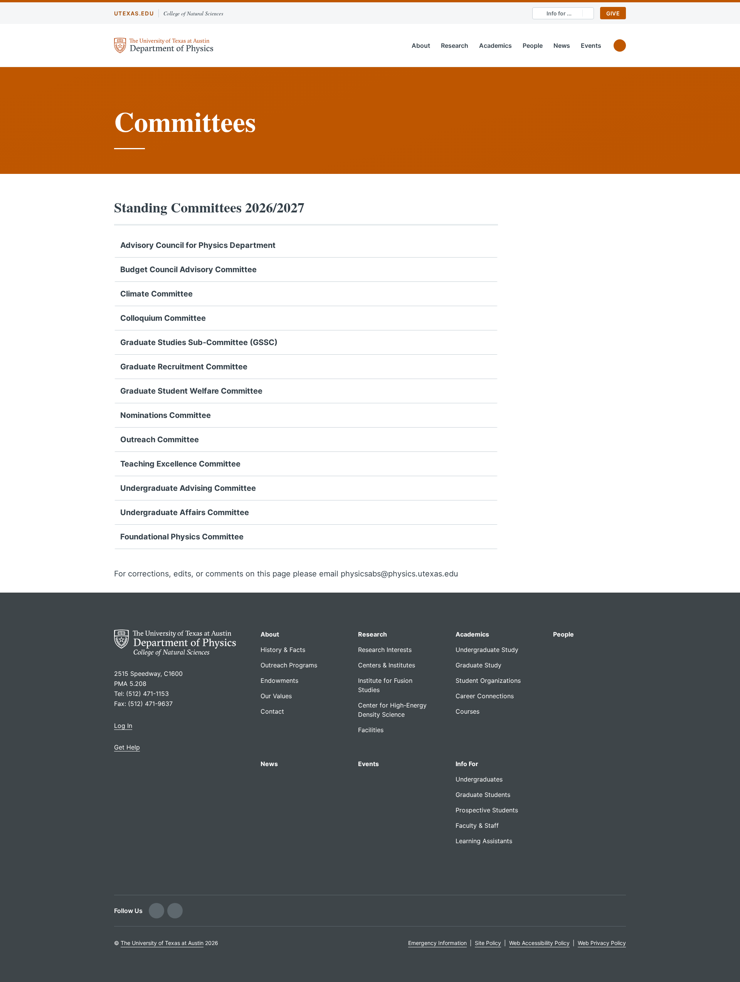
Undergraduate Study (487, 650)
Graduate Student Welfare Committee (191, 391)
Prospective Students (487, 810)
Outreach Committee (159, 439)
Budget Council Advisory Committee (188, 269)
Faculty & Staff (477, 825)
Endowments (279, 680)
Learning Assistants (484, 841)
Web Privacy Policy (602, 943)
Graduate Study (478, 665)
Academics (495, 45)
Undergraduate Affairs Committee (184, 512)
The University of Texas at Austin (162, 943)
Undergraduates (479, 779)
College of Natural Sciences (193, 13)
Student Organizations (488, 680)
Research (454, 45)
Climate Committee (156, 293)
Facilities (370, 730)
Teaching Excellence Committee (180, 463)
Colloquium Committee (163, 318)
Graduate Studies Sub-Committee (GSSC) (199, 342)
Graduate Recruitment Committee (183, 366)
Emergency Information (437, 943)
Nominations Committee (165, 415)
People (533, 45)
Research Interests (385, 650)
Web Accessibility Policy (539, 943)
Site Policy (488, 943)
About (421, 45)
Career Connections (485, 696)
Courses (467, 711)
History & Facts (283, 650)
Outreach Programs (289, 665)
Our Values (276, 696)
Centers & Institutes (386, 665)
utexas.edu (134, 13)
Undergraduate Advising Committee (188, 488)
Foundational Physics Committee (182, 536)
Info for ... (559, 13)
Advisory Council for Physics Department (198, 245)
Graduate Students (483, 794)
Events (591, 45)
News (561, 45)
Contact (272, 711)
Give (613, 13)
